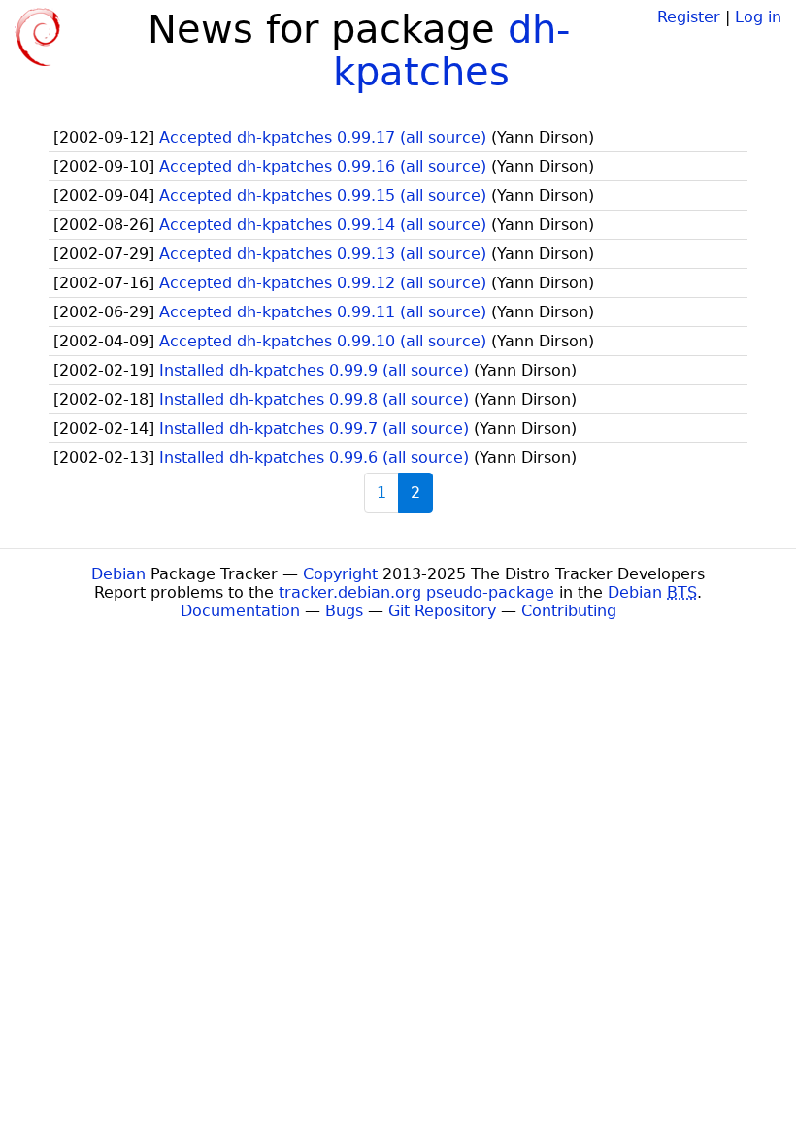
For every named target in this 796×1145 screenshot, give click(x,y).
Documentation (240, 611)
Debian (118, 574)
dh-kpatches (452, 50)
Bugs (344, 611)
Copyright (340, 574)
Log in (758, 17)
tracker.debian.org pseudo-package (416, 592)
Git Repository (442, 611)
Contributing (568, 611)
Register (688, 17)
